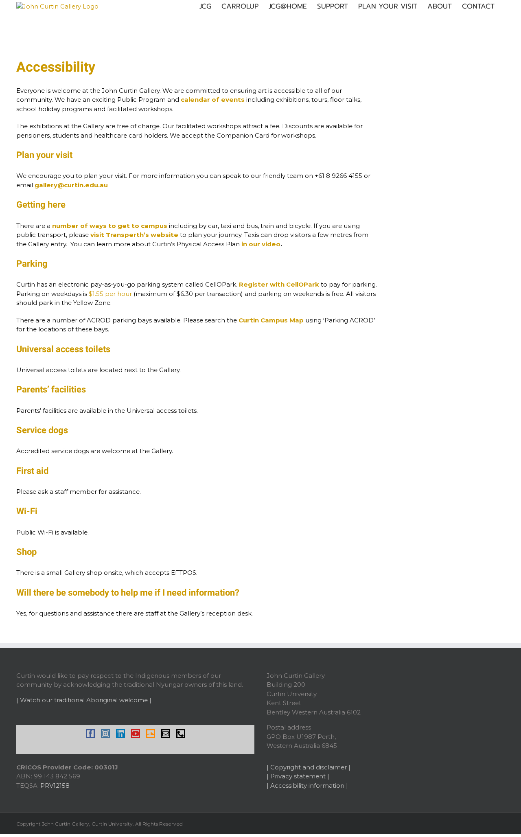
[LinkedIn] (120, 733)
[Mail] (165, 733)
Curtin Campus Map (271, 320)
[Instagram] (105, 733)
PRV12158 (55, 785)
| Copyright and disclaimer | (308, 767)
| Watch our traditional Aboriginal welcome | (83, 700)
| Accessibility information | (307, 785)
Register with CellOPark (279, 284)
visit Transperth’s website (134, 235)
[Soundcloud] (150, 733)
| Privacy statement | (298, 776)
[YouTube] (135, 733)
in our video (260, 244)
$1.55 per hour (110, 294)
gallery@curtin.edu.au (71, 185)
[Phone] (180, 733)
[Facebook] (90, 733)
